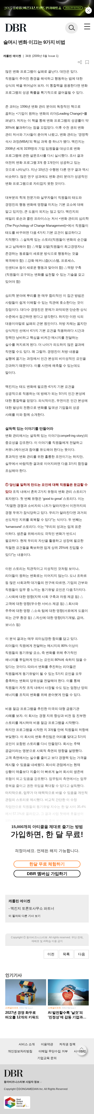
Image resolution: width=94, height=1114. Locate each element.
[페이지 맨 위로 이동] (82, 1051)
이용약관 (47, 1044)
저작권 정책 (67, 1044)
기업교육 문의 (47, 1058)
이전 (50, 954)
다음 (81, 954)
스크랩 (87, 62)
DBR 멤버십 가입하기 (47, 873)
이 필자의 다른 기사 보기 (24, 916)
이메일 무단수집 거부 (53, 1051)
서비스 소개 (27, 1044)
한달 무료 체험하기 (47, 864)
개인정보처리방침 (20, 1051)
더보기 (80, 62)
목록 (66, 954)
